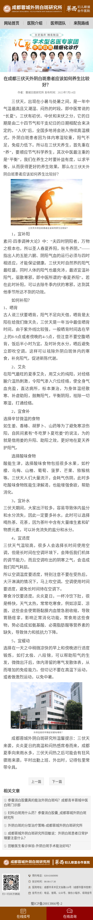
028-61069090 (51, 875)
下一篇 (57, 782)
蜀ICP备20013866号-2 (46, 903)
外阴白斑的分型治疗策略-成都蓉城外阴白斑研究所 (45, 825)
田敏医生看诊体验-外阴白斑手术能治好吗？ (40, 846)
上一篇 (36, 782)
